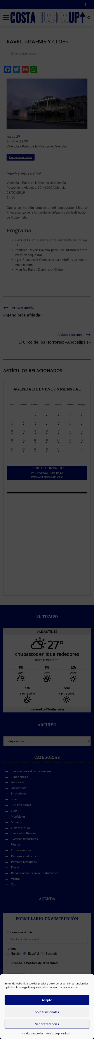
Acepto (47, 1000)
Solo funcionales (47, 1012)
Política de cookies (33, 1033)
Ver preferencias (47, 1024)
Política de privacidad (58, 1033)
